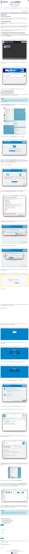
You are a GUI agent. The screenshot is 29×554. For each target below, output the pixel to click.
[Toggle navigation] (14, 8)
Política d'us (18, 551)
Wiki (2, 547)
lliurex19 (8, 16)
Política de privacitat (22, 551)
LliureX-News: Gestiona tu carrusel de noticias (7, 520)
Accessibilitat (15, 551)
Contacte (12, 551)
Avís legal (7, 551)
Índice (2, 530)
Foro (2, 533)
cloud (10, 16)
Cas (13, 6)
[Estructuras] (27, 11)
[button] (2, 18)
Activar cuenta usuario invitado (5, 522)
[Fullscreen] (28, 0)
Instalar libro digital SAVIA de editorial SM (7, 521)
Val (11, 6)
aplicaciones (3, 16)
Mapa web (9, 551)
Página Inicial (3, 529)
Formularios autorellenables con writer (6, 523)
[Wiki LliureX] (11, 1)
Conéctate (16, 6)
